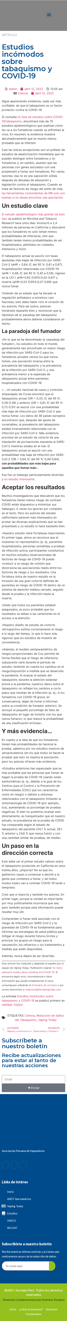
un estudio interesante (18, 479)
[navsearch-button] (59, 15)
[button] (49, 15)
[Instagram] (23, 1165)
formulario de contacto (44, 985)
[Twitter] (14, 1165)
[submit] (52, 1266)
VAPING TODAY (12, 1005)
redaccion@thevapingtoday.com (43, 989)
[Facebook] (5, 1165)
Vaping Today (47, 1020)
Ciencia (23, 93)
